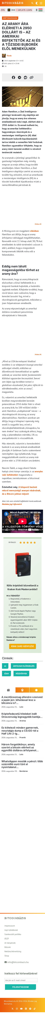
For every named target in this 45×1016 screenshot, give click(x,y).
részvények (21, 673)
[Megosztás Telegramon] (20, 77)
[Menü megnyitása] (41, 3)
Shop (6, 955)
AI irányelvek (10, 943)
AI (5, 666)
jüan (6, 673)
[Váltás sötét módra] (37, 3)
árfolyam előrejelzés (23, 666)
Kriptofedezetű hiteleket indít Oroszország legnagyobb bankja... (22, 715)
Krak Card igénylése (22, 646)
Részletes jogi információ (12, 504)
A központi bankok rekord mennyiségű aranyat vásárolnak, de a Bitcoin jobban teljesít (21, 490)
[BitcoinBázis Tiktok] (35, 1008)
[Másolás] (32, 77)
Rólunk (7, 947)
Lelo (21, 707)
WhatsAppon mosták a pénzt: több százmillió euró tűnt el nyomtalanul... (22, 764)
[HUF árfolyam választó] (40, 10)
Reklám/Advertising (12, 951)
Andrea (23, 721)
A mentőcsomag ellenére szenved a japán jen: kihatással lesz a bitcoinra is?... (22, 700)
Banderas (24, 771)
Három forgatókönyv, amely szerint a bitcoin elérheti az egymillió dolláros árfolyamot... (20, 747)
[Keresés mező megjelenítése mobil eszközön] (33, 3)
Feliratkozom (20, 987)
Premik (23, 737)
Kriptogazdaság (10, 18)
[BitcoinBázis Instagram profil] (17, 1008)
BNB (18, 10)
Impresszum (9, 925)
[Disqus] (23, 809)
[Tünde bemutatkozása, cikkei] (4, 56)
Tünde (9, 56)
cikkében (34, 231)
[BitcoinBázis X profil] (13, 1008)
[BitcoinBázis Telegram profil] (30, 1008)
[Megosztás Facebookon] (14, 77)
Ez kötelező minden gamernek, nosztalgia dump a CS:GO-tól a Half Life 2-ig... (20, 730)
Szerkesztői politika (12, 934)
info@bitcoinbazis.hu (18, 962)
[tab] (9, 690)
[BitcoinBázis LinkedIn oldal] (26, 1008)
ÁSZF (6, 938)
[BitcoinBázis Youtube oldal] (21, 1008)
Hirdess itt (38, 224)
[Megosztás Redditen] (26, 77)
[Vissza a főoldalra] (12, 2)
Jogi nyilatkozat (11, 930)
